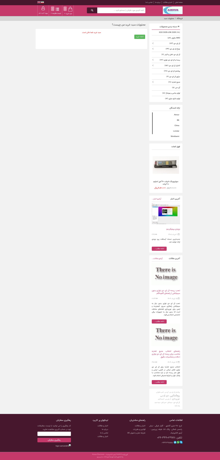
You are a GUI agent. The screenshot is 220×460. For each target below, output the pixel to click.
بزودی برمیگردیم (173, 229)
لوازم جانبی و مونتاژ (171, 93)
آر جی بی (168, 399)
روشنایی (175, 395)
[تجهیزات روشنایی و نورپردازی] (173, 10)
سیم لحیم (157, 402)
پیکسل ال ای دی (172, 71)
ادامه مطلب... (159, 248)
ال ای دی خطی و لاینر (170, 54)
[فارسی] (42, 3)
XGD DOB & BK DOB (169, 32)
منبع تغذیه (174, 82)
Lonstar (176, 131)
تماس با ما (149, 2)
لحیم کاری (161, 399)
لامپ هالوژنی (160, 392)
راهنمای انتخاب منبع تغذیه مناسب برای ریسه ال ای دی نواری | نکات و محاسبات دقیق (166, 354)
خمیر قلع (164, 402)
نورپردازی (176, 398)
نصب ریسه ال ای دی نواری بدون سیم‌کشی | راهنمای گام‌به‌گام (166, 292)
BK (178, 120)
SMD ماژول (174, 38)
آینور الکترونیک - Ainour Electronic (104, 454)
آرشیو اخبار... (156, 199)
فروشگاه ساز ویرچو (103, 457)
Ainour (176, 114)
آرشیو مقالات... (157, 258)
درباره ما (157, 2)
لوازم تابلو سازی (172, 98)
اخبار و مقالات (167, 2)
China (177, 125)
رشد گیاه (177, 406)
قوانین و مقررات (139, 429)
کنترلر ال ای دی (172, 65)
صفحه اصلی (179, 2)
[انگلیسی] (38, 3)
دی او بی (164, 396)
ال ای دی (174, 43)
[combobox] (121, 10)
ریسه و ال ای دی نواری (170, 60)
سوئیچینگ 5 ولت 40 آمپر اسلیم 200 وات (165, 182)
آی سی (176, 87)
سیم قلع (170, 402)
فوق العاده (175, 146)
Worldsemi (175, 136)
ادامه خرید (139, 36)
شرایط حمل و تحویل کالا (136, 433)
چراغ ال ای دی (173, 49)
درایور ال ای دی (173, 76)
